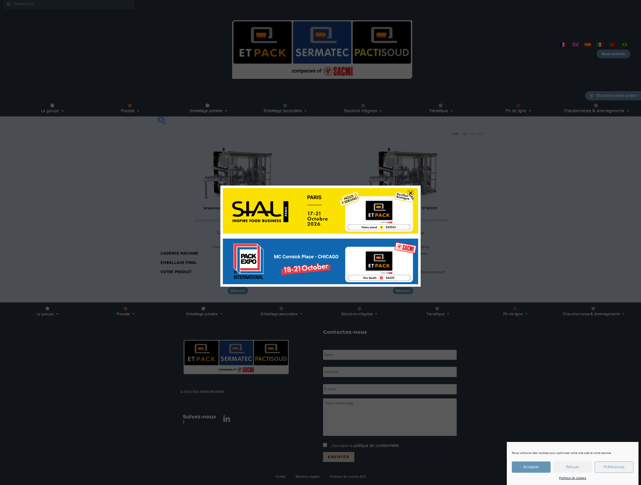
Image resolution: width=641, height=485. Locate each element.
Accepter (531, 467)
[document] (320, 242)
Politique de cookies (572, 478)
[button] (410, 193)
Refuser (572, 467)
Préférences (614, 467)
